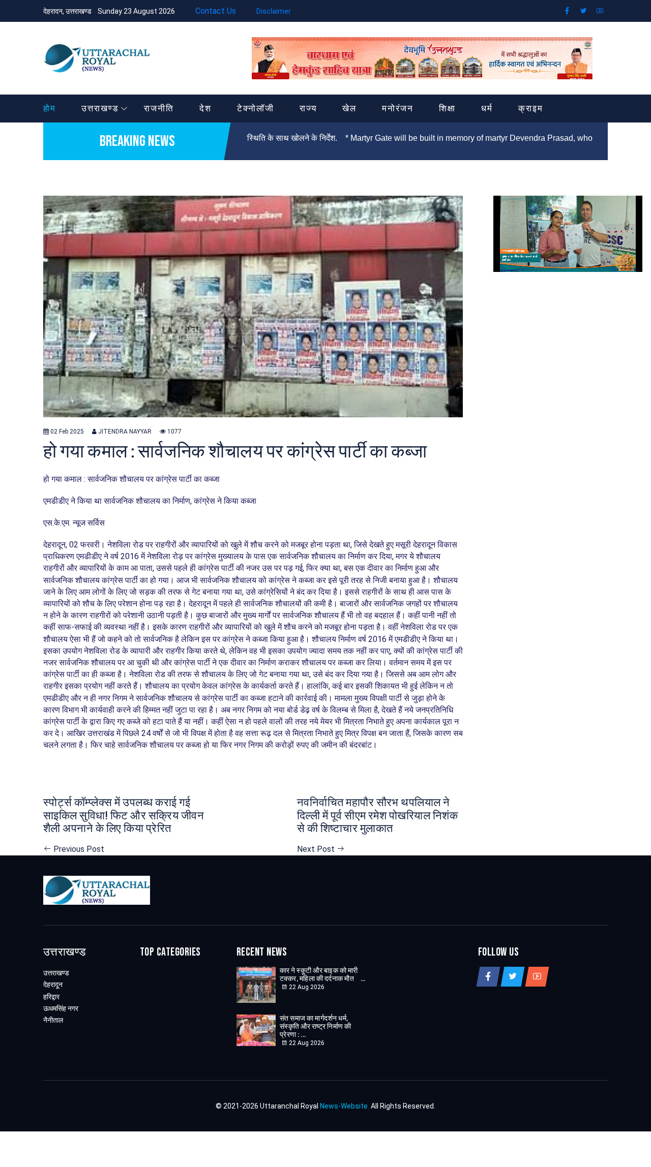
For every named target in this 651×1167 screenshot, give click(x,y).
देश (205, 108)
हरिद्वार (51, 997)
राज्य (308, 108)
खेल (349, 108)
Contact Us (214, 11)
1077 (174, 431)
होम (49, 108)
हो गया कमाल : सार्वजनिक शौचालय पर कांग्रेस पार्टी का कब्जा (235, 452)
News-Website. (344, 1106)
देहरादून (53, 984)
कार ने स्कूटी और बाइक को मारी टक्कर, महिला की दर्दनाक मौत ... (323, 975)
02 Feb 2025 (66, 431)
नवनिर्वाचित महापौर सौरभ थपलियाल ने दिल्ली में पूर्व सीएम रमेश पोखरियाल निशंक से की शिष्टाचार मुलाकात (377, 815)
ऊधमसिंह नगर (60, 1008)
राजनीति (159, 108)
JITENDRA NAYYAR (124, 431)
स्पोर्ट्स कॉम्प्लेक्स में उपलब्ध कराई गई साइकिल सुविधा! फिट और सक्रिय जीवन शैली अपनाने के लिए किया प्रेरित (123, 815)
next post (317, 849)
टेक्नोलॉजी (255, 108)
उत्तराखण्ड (100, 108)
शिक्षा (447, 108)
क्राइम (530, 108)
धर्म (487, 108)
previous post (77, 849)
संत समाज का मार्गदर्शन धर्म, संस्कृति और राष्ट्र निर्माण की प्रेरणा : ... (315, 1027)
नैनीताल (53, 1020)
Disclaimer (273, 11)
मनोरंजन (397, 108)
